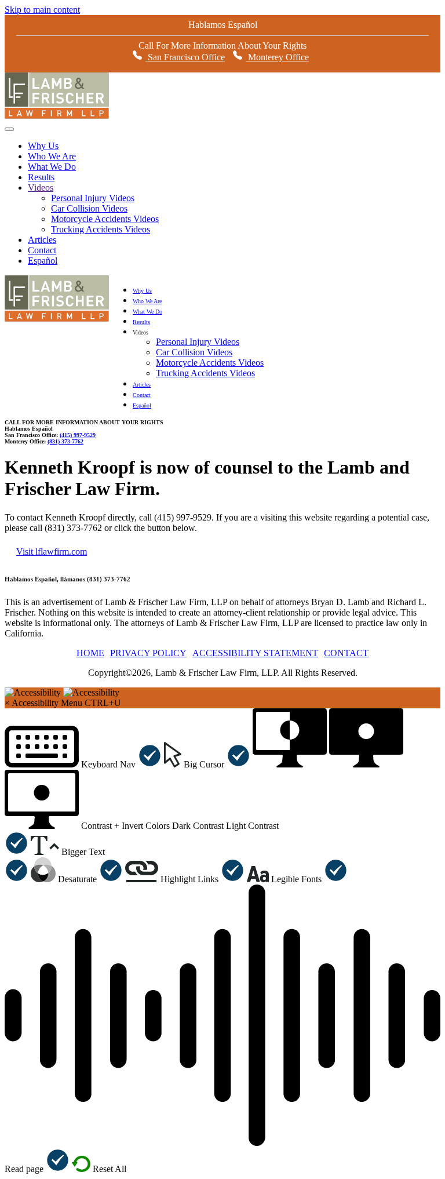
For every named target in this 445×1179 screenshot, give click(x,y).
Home (90, 653)
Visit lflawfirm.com (51, 551)
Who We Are (52, 156)
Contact (42, 250)
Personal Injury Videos (92, 198)
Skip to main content (42, 9)
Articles (42, 240)
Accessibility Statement (255, 653)
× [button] (7, 703)
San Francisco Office (185, 57)
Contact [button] (346, 653)
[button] (83, 764)
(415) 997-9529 (78, 435)
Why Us (43, 146)
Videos (40, 187)
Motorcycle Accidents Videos (105, 219)
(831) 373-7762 (65, 441)
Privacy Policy (148, 653)
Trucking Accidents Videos (100, 229)
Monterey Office (277, 57)
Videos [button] (140, 332)
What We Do (52, 167)
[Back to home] (57, 117)
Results (41, 177)
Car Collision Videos (89, 208)
